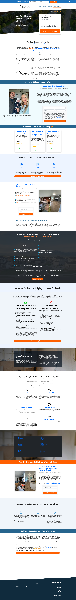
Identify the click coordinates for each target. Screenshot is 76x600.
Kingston (42, 449)
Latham (19, 455)
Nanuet (41, 450)
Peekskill (42, 438)
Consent (45, 112)
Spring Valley (42, 440)
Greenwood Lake (21, 453)
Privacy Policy (59, 117)
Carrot (31, 586)
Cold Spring (42, 437)
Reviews (44, 6)
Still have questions (48, 547)
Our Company (50, 6)
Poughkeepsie (20, 438)
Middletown (20, 440)
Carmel (19, 447)
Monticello (42, 447)
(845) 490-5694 (57, 11)
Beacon (41, 443)
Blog (60, 594)
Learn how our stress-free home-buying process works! (46, 49)
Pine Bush (42, 446)
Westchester (20, 445)
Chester (19, 450)
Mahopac (19, 446)
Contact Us (59, 12)
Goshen (41, 442)
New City (42, 439)
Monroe (19, 442)
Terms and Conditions (57, 595)
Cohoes (19, 451)
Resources (59, 591)
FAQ (55, 12)
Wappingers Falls (43, 444)
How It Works (39, 6)
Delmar (19, 452)
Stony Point (42, 453)
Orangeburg (42, 451)
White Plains (20, 444)
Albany (19, 437)
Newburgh (20, 439)
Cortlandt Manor (21, 449)
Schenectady (42, 452)
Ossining (19, 443)
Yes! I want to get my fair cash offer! (37, 341)
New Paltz (42, 445)
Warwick (42, 455)
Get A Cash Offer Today (57, 584)
